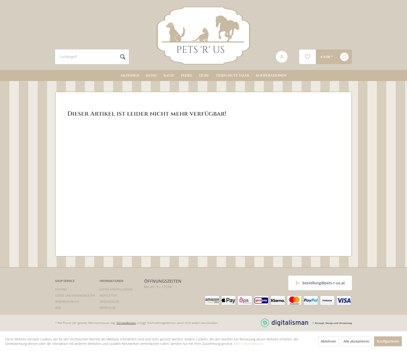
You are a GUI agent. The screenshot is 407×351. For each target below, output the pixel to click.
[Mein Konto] (278, 56)
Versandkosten (126, 323)
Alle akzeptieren (356, 341)
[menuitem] (160, 56)
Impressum (107, 308)
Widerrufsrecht (67, 302)
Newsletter (108, 296)
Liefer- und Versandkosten (75, 296)
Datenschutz (109, 302)
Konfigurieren (388, 341)
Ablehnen (328, 341)
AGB (58, 308)
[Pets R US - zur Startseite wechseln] (203, 35)
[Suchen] (123, 56)
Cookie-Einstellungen (116, 289)
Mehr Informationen (248, 343)
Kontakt (61, 289)
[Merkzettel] (307, 56)
